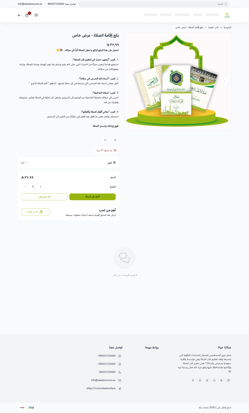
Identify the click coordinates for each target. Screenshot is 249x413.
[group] (178, 81)
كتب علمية (213, 27)
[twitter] (221, 380)
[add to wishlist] (105, 140)
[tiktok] (207, 380)
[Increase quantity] (40, 186)
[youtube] (200, 380)
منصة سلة (204, 407)
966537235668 (56, 4)
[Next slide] (131, 81)
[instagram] (228, 380)
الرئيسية (227, 27)
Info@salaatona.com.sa (30, 4)
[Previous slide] (224, 81)
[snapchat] (214, 380)
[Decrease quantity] (25, 186)
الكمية (113, 187)
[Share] (115, 140)
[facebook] (193, 380)
